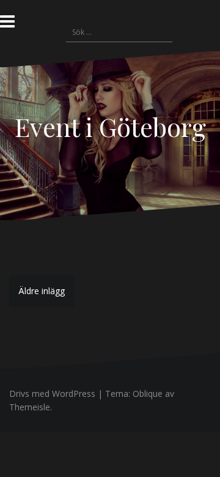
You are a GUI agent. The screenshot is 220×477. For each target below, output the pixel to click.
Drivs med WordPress (52, 393)
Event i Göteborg (110, 126)
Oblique (148, 393)
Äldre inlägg (41, 291)
